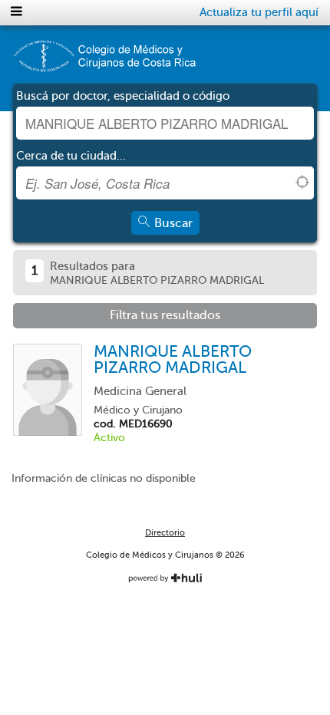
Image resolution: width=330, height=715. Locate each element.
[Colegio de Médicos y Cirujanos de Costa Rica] (104, 61)
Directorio (165, 533)
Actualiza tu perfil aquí (259, 12)
